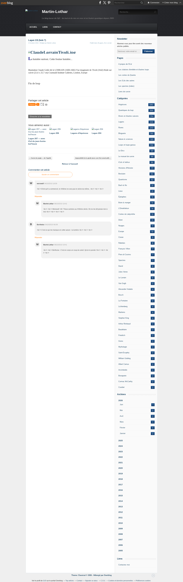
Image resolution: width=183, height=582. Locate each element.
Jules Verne (123, 272)
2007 (120, 540)
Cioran (120, 237)
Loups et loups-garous (127, 145)
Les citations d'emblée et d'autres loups (133, 70)
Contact (57, 27)
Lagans (121, 122)
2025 (120, 440)
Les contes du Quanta (127, 75)
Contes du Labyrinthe (126, 214)
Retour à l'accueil (70, 164)
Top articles (70, 581)
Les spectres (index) (126, 86)
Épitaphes (122, 197)
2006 (120, 545)
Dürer (120, 220)
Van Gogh (122, 283)
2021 (120, 462)
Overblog (108, 575)
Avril (121, 416)
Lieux (120, 191)
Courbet (121, 387)
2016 (120, 490)
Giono (120, 341)
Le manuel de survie (126, 156)
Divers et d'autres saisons (128, 116)
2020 (120, 468)
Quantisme (122, 179)
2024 (120, 446)
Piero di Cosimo (124, 254)
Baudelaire (122, 330)
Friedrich (121, 335)
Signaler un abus (91, 581)
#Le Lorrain (108, 43)
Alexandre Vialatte (125, 289)
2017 (120, 485)
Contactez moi (124, 565)
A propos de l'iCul (125, 64)
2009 (120, 529)
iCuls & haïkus (124, 162)
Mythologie (122, 347)
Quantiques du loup (125, 110)
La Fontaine (123, 301)
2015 (120, 496)
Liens (45, 27)
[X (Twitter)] (104, 2)
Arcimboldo (122, 370)
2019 (120, 473)
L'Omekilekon (123, 208)
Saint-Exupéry (123, 353)
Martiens (121, 312)
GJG (44, 581)
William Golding (124, 358)
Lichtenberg (122, 306)
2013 (120, 507)
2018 (120, 479)
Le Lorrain (122, 278)
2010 (120, 523)
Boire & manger (124, 203)
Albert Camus (123, 364)
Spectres (121, 260)
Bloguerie (122, 133)
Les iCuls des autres (126, 81)
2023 (120, 451)
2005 (120, 551)
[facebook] (100, 2)
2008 (120, 534)
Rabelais (121, 243)
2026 (120, 400)
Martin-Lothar (55, 11)
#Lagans (100, 43)
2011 (120, 518)
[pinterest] (109, 2)
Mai (121, 410)
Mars (122, 422)
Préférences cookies (143, 581)
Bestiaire (121, 174)
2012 (120, 512)
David (120, 266)
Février (122, 428)
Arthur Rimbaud (124, 324)
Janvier (122, 433)
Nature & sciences (125, 139)
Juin (121, 405)
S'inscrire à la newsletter (40, 116)
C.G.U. (103, 581)
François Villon (124, 249)
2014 (120, 501)
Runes (120, 128)
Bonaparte (122, 376)
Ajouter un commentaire (50, 175)
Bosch (120, 295)
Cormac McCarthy (125, 381)
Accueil (33, 27)
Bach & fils (122, 185)
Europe (121, 231)
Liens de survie (124, 92)
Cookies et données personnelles (120, 581)
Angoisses (122, 104)
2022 (120, 457)
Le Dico (121, 151)
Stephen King (123, 318)
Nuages (121, 226)
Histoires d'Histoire (125, 168)
